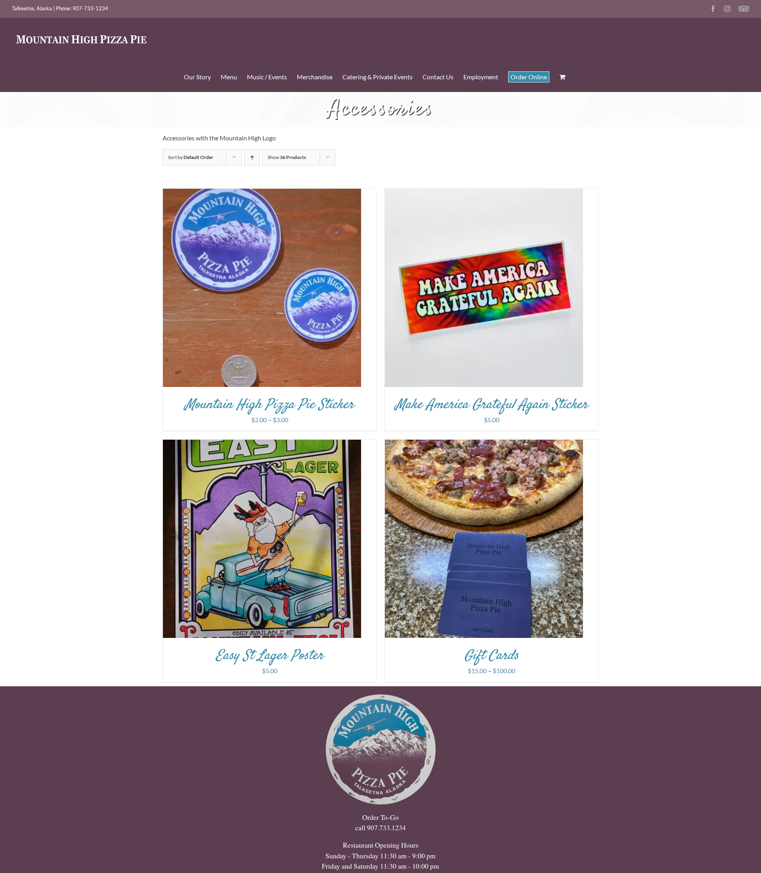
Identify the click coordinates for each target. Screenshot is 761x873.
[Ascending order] (252, 157)
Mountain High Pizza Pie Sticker (269, 405)
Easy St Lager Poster (269, 656)
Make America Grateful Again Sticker (492, 405)
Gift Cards (492, 656)
